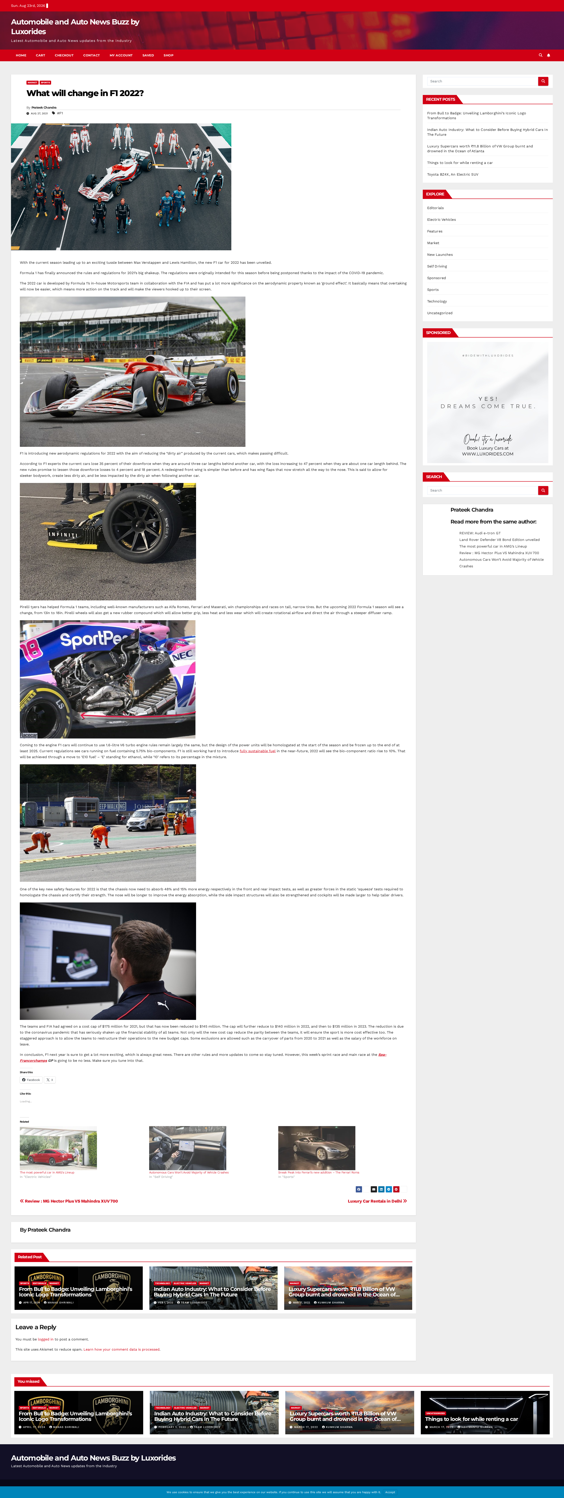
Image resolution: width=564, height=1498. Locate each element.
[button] (540, 55)
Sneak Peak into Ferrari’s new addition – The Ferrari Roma (318, 1172)
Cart (40, 55)
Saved (148, 55)
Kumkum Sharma (331, 1302)
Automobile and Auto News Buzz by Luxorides (93, 1458)
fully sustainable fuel (258, 751)
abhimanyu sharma (477, 1427)
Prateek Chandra (44, 108)
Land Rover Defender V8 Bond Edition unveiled (499, 540)
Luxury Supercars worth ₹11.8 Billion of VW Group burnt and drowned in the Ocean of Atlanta (342, 1294)
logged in (46, 1339)
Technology (162, 1283)
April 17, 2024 (34, 1427)
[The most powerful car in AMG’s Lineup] (82, 1148)
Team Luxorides (194, 1302)
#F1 (60, 113)
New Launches (440, 254)
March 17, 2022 (306, 1427)
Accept (390, 1492)
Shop (168, 55)
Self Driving (437, 266)
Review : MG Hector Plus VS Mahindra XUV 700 (71, 1201)
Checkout (64, 55)
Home (21, 55)
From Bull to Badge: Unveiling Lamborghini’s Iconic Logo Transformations (75, 1292)
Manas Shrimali (61, 1302)
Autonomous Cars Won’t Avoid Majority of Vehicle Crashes (189, 1172)
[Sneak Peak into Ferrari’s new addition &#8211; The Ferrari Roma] (340, 1148)
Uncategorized (440, 313)
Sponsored (436, 278)
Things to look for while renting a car (460, 163)
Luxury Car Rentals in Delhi (375, 1201)
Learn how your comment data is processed (121, 1349)
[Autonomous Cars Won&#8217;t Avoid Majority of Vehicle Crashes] (211, 1148)
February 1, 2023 (173, 1427)
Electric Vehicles (185, 1283)
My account (121, 55)
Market (32, 82)
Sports (45, 82)
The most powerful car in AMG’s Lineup (47, 1172)
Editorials (39, 1283)
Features (435, 231)
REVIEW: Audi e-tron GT (480, 533)
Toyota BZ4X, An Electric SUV (453, 174)
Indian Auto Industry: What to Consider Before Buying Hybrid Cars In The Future (212, 1292)
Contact (91, 55)
